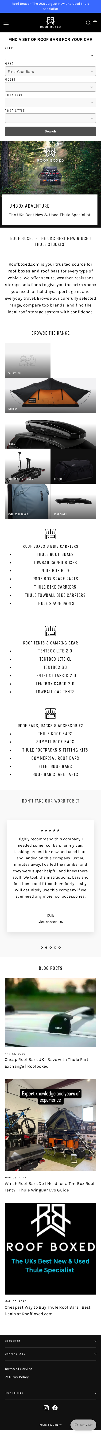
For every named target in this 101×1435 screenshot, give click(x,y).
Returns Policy (17, 1377)
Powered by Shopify (50, 1424)
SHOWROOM (12, 1340)
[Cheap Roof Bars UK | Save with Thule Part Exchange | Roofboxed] (50, 1012)
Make (9, 64)
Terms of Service (18, 1369)
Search (50, 131)
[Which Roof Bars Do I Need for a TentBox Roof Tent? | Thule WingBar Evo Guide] (50, 1125)
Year (9, 48)
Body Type (14, 95)
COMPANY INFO (15, 1353)
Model (10, 79)
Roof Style (15, 111)
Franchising (14, 1393)
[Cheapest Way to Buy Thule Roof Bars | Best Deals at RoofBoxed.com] (50, 1249)
